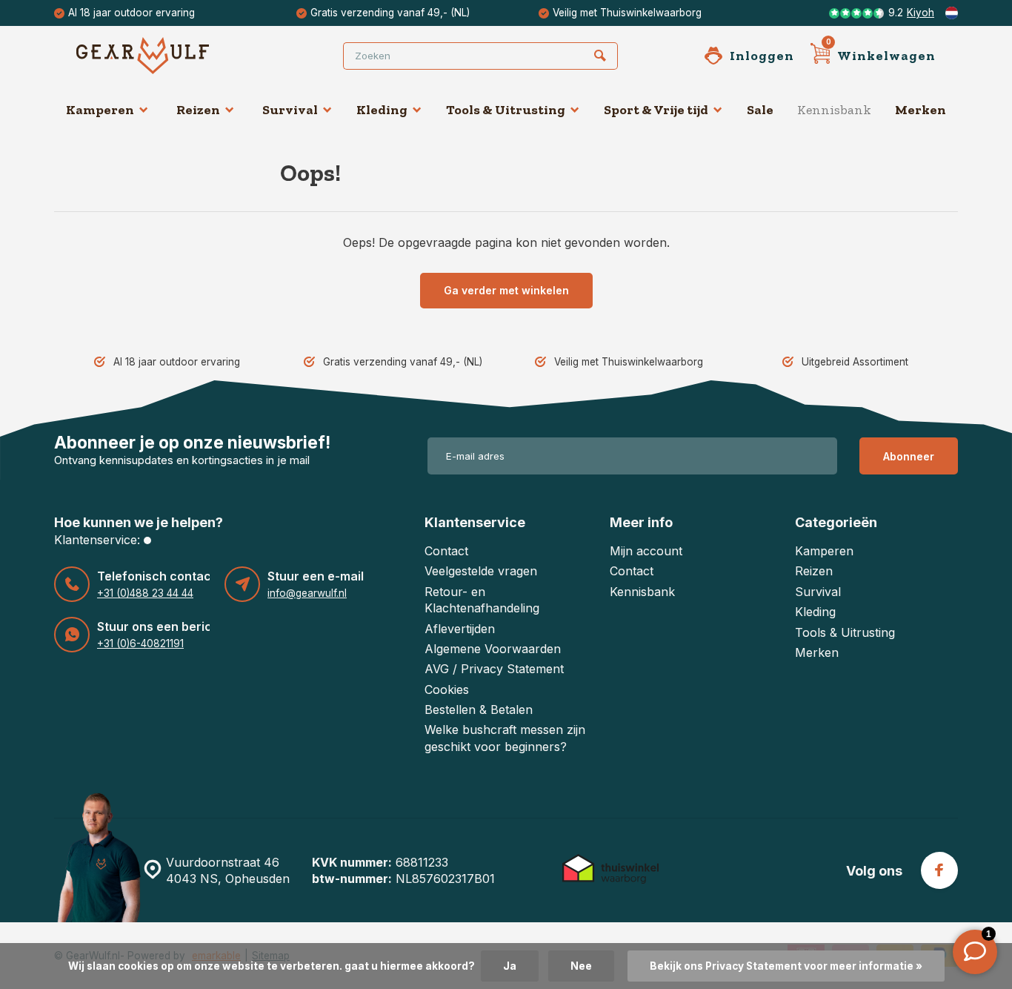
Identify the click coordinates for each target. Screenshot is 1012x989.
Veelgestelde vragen (481, 570)
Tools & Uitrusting (505, 110)
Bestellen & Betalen (479, 709)
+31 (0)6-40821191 (140, 643)
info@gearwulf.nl (307, 593)
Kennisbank (834, 110)
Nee (581, 966)
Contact (446, 550)
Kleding (381, 110)
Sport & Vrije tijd (656, 110)
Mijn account (646, 550)
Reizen (198, 110)
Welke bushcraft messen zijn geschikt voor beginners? (505, 737)
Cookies (447, 689)
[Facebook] (939, 870)
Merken (920, 110)
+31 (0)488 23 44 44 (145, 593)
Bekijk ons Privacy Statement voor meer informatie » (786, 966)
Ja (509, 966)
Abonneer (908, 456)
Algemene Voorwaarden (493, 648)
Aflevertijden (460, 628)
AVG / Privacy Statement (494, 668)
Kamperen (100, 110)
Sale (760, 110)
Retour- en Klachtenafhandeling (482, 599)
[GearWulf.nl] (165, 55)
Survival (290, 110)
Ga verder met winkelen (506, 290)
